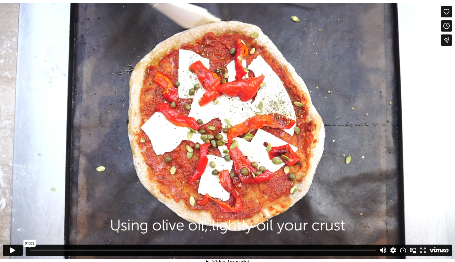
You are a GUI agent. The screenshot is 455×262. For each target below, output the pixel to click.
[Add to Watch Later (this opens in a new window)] (446, 26)
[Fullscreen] (423, 250)
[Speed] (403, 250)
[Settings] (393, 250)
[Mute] (383, 250)
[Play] (13, 250)
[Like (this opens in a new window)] (446, 11)
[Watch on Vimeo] (439, 250)
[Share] (446, 40)
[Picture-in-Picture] (413, 250)
